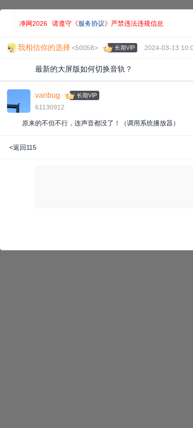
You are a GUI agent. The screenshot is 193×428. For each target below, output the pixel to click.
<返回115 (23, 147)
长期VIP (125, 47)
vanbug (47, 95)
